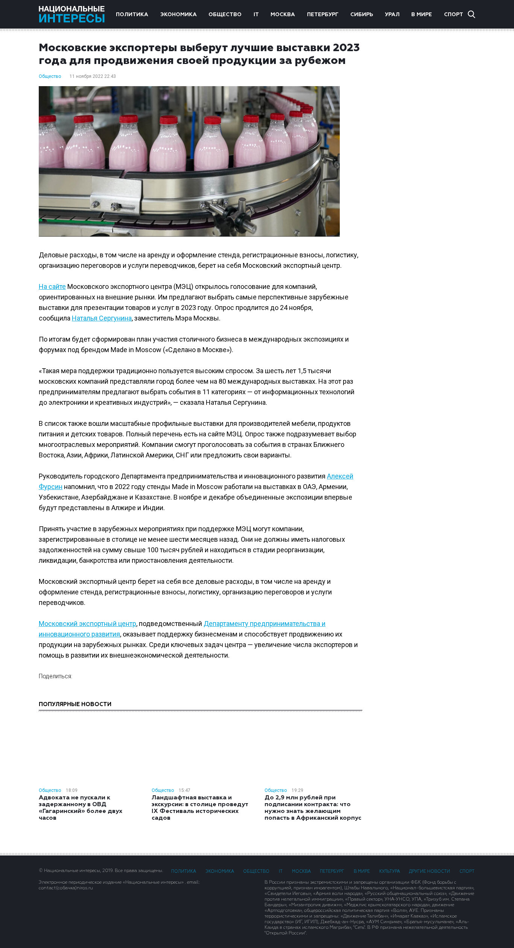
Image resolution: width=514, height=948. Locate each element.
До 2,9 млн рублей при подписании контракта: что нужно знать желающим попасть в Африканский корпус (313, 808)
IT (256, 14)
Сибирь (361, 14)
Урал (392, 14)
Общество (225, 14)
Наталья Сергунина (102, 318)
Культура (389, 871)
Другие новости (429, 871)
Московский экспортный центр (87, 623)
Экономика (178, 14)
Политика (132, 14)
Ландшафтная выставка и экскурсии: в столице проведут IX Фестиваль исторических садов (200, 808)
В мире (421, 14)
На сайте (52, 286)
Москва (283, 14)
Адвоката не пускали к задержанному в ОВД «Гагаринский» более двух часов (80, 808)
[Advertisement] (426, 161)
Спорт (453, 14)
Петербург (323, 14)
